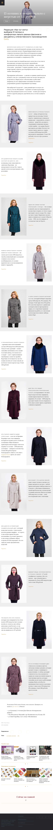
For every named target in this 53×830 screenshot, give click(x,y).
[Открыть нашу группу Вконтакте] (37, 817)
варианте (31, 138)
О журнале (20, 816)
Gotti (6, 39)
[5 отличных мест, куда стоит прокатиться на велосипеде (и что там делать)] (45, 750)
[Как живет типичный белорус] (7, 772)
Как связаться (21, 822)
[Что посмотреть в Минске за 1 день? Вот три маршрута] (32, 772)
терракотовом (5, 454)
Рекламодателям (22, 819)
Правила (20, 826)
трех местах (15, 706)
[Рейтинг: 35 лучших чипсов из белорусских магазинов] (20, 772)
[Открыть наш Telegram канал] (47, 817)
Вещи (6, 21)
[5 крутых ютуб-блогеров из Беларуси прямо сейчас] (32, 750)
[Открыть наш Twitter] (44, 817)
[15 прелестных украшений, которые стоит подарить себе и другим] (20, 750)
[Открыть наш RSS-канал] (50, 817)
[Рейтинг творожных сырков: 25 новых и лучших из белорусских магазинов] (45, 772)
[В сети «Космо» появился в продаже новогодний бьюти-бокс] (7, 750)
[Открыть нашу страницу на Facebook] (41, 817)
